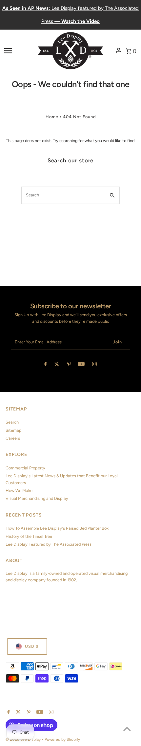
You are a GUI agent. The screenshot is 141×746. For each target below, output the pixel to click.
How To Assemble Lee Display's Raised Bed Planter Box (57, 528)
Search (12, 422)
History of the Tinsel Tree (29, 536)
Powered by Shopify (62, 739)
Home (52, 116)
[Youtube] (81, 365)
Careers (13, 438)
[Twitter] (56, 365)
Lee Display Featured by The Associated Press (48, 544)
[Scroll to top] (127, 728)
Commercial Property (25, 467)
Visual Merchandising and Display (37, 498)
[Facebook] (45, 365)
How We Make (19, 490)
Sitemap (14, 430)
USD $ (31, 646)
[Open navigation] (18, 50)
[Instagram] (94, 365)
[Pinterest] (69, 365)
